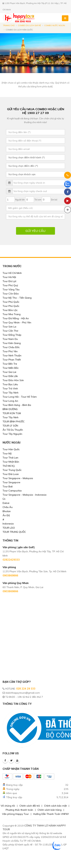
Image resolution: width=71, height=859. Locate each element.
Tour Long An (10, 400)
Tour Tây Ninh (10, 392)
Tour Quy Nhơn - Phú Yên (17, 322)
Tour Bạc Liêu (10, 384)
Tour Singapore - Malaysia (18, 478)
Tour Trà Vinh (10, 388)
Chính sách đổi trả (29, 805)
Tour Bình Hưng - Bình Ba (17, 405)
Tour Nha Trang (12, 314)
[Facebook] (5, 760)
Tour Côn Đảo (11, 293)
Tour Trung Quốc (12, 470)
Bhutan (7, 511)
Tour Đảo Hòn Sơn (13, 380)
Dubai (6, 503)
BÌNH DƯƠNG (10, 409)
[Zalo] (67, 184)
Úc (4, 498)
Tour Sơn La (9, 326)
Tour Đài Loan (11, 474)
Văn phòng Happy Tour (15, 814)
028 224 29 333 (25, 688)
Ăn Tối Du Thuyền (13, 429)
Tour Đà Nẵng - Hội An (16, 318)
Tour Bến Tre (10, 363)
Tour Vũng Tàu (11, 289)
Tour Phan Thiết (12, 359)
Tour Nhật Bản (11, 461)
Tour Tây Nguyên (12, 433)
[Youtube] (17, 760)
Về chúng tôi (8, 805)
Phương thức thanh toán (19, 809)
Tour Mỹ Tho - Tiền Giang (17, 297)
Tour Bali (8, 486)
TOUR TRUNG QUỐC (14, 531)
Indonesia (8, 523)
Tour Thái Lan (10, 457)
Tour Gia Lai (9, 372)
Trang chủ (9, 25)
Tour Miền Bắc (11, 367)
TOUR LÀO (9, 527)
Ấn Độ (6, 515)
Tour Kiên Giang (12, 343)
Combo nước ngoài (54, 25)
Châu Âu (8, 507)
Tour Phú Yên (10, 351)
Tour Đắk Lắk (10, 376)
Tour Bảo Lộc (10, 310)
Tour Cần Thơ (10, 330)
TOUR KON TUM (12, 413)
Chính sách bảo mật (55, 805)
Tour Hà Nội (9, 277)
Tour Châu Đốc (11, 347)
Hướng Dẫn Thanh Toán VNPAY (51, 814)
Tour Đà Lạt (9, 281)
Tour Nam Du (10, 339)
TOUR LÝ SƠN (10, 425)
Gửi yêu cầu (35, 231)
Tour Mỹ (7, 453)
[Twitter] (11, 760)
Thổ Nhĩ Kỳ (9, 465)
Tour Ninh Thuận (12, 355)
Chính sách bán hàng (50, 809)
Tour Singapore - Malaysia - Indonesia (24, 494)
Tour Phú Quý (10, 285)
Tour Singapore (11, 482)
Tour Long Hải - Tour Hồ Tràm (20, 396)
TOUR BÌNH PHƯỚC (14, 421)
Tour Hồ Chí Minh (12, 273)
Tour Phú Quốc (11, 301)
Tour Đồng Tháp (12, 334)
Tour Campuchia (12, 490)
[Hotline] (67, 176)
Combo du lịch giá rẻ (29, 25)
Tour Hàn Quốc (11, 449)
